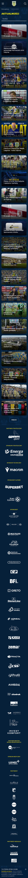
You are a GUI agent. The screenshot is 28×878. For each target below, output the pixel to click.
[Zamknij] (26, 869)
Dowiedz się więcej (6, 871)
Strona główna (5, 9)
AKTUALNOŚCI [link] (15, 9)
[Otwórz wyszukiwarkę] (25, 3)
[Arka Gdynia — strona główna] (14, 3)
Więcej (14, 420)
